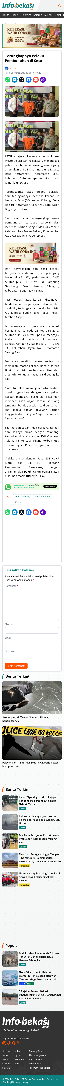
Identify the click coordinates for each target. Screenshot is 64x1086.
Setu (18, 502)
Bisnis (15, 15)
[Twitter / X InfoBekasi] (18, 1043)
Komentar (11, 586)
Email (9, 637)
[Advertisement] (32, 540)
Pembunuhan (42, 496)
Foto (17, 1063)
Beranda (6, 1051)
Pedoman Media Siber (39, 1067)
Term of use (35, 1063)
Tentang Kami (35, 1051)
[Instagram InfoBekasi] (4, 1043)
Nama (9, 624)
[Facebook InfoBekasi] (13, 1043)
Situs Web (10, 651)
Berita (5, 15)
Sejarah (37, 15)
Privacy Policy (35, 1059)
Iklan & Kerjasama (37, 1055)
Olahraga (26, 15)
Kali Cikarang (22, 496)
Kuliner (48, 15)
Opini (58, 15)
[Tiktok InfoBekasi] (9, 1043)
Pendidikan (20, 1059)
